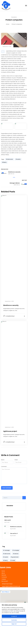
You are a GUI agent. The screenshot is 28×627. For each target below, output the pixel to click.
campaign (7, 550)
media (13, 560)
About (3, 573)
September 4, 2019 (7, 46)
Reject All (14, 624)
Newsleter (14, 17)
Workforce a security (16, 526)
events (6, 557)
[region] (14, 615)
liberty (6, 560)
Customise (14, 620)
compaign (16, 550)
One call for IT (14, 533)
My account (5, 581)
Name (3, 459)
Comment (4, 466)
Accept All (14, 616)
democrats (7, 553)
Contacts (4, 577)
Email (16, 459)
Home (7, 24)
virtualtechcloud (10, 316)
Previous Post (4, 169)
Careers (4, 579)
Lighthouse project (10, 431)
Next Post (24, 180)
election (16, 553)
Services (4, 575)
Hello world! (7, 520)
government (15, 557)
